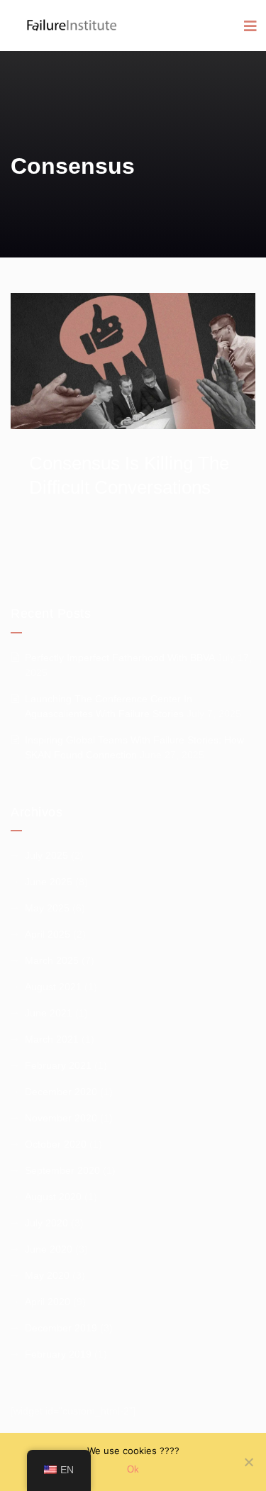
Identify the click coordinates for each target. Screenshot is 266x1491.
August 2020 (53, 1196)
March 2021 (52, 1039)
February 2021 (58, 1065)
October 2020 (56, 1144)
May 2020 (47, 1275)
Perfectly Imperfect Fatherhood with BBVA (119, 657)
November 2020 (61, 1118)
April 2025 (47, 934)
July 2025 (46, 855)
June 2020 (48, 1249)
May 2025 (47, 908)
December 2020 (61, 1091)
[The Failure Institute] (60, 17)
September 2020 (62, 1170)
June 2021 (48, 1013)
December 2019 (61, 1328)
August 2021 (53, 986)
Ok (133, 1469)
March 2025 (52, 960)
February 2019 (58, 1354)
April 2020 (47, 1301)
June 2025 (48, 881)
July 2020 (46, 1223)
